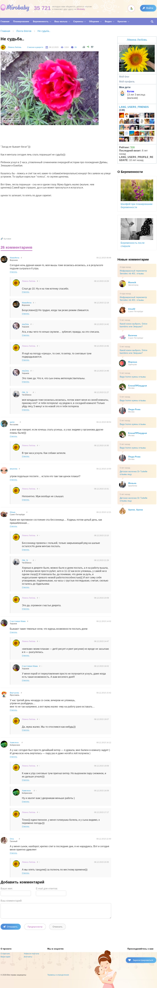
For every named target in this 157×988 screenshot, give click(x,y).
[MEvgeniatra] (136, 122)
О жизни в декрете (35, 47)
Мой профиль (127, 81)
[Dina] (136, 140)
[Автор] (3, 47)
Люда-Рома (134, 409)
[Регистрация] (131, 8)
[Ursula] (141, 122)
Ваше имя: (7, 888)
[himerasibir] (151, 128)
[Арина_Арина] (121, 122)
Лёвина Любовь (14, 47)
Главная (5, 31)
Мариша (132, 362)
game (12, 422)
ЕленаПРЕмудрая (137, 385)
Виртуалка (14, 693)
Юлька (12, 512)
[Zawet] (126, 122)
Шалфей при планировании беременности (136, 206)
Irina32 (131, 309)
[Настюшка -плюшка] (126, 140)
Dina (12, 839)
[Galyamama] (121, 128)
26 (76, 47)
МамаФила (14, 258)
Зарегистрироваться (143, 960)
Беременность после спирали (133, 244)
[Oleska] (126, 134)
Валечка (132, 335)
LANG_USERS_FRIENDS (134, 107)
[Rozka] (131, 128)
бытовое (7, 239)
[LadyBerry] (121, 134)
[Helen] (131, 134)
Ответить (13, 272)
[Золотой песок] (121, 116)
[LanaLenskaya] (141, 128)
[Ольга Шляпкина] (146, 122)
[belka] (121, 140)
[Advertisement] (57, 136)
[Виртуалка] (126, 116)
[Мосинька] (136, 128)
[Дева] (131, 140)
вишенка (13, 469)
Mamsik (132, 282)
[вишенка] (126, 128)
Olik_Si (25, 392)
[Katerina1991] (136, 134)
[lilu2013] (146, 134)
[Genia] (146, 128)
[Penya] (131, 122)
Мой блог (124, 76)
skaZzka (25, 324)
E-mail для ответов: (47, 888)
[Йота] (151, 116)
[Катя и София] (141, 140)
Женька (132, 483)
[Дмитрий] (131, 116)
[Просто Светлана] (141, 134)
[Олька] (151, 140)
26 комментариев (16, 247)
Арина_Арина (135, 509)
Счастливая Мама (18, 621)
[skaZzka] (146, 140)
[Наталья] (141, 116)
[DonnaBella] (146, 116)
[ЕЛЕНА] (151, 134)
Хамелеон (14, 743)
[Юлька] (136, 116)
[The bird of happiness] (151, 122)
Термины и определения (58, 975)
